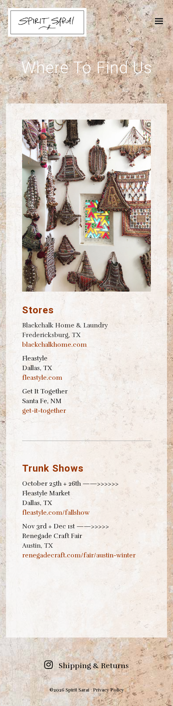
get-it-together (44, 411)
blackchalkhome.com (54, 345)
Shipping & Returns (94, 665)
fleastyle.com (42, 378)
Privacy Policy (108, 690)
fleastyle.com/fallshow (56, 513)
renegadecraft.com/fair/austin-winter (79, 555)
